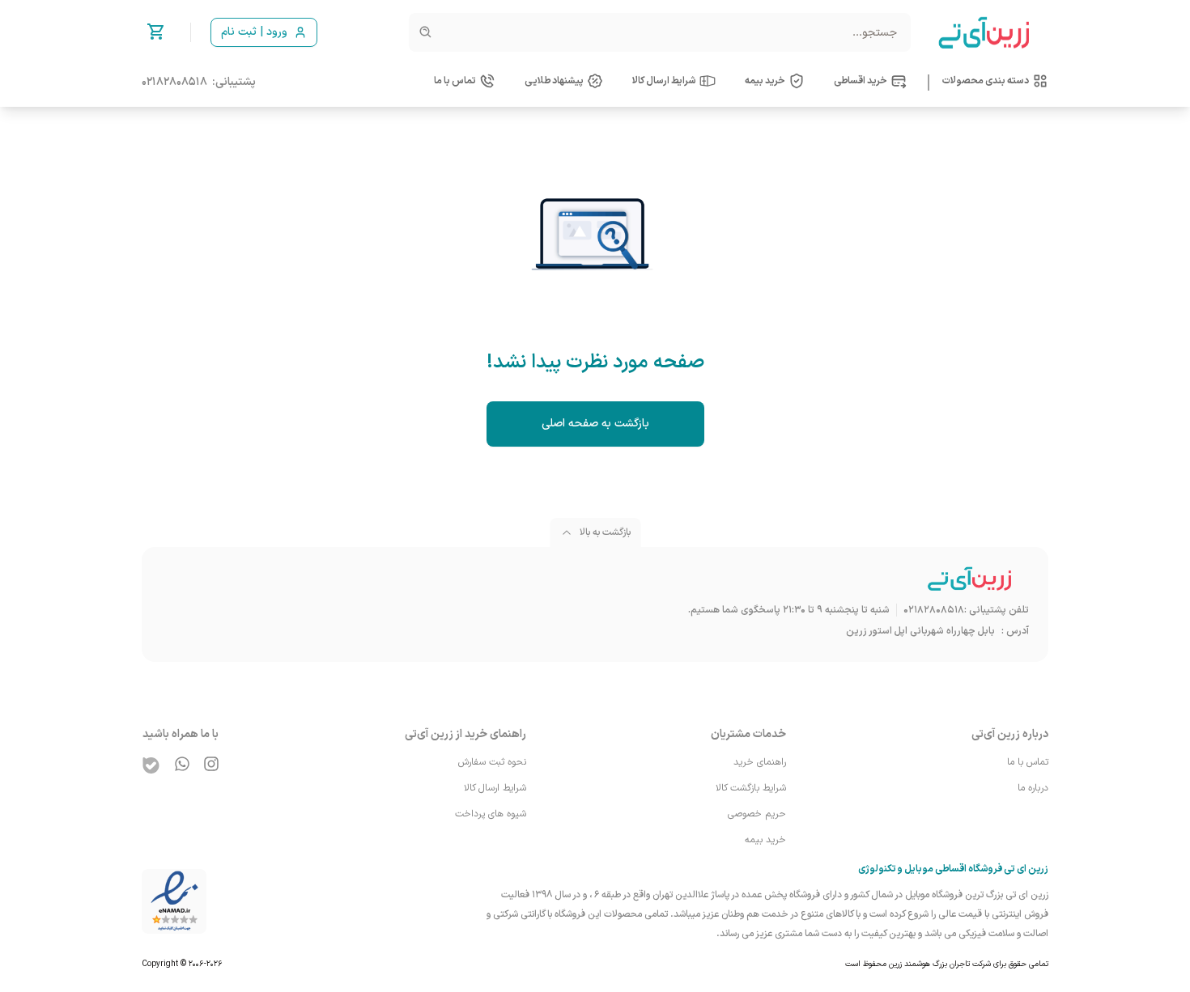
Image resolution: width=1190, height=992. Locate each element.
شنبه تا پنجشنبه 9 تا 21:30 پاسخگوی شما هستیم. (789, 610)
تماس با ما (1027, 762)
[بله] (151, 765)
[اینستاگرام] (211, 764)
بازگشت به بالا (605, 532)
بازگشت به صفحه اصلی (595, 423)
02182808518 (174, 82)
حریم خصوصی (757, 814)
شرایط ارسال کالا (495, 788)
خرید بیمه (765, 839)
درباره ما (1033, 788)
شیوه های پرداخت (490, 814)
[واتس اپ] (182, 764)
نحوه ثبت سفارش (492, 762)
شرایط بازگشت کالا (751, 788)
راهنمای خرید (759, 762)
